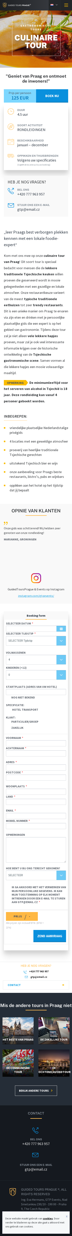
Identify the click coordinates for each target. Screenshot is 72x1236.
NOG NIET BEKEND (23, 697)
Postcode (13, 772)
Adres (10, 762)
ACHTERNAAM (15, 748)
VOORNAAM (13, 738)
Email (10, 810)
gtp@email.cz (28, 209)
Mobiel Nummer (17, 821)
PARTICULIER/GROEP (24, 721)
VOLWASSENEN (16, 652)
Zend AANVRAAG (49, 936)
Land (9, 796)
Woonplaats (15, 786)
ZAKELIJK (17, 728)
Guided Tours (15, 5)
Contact (14, 985)
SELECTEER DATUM (18, 623)
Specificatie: (15, 705)
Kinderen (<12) (16, 667)
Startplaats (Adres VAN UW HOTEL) (31, 687)
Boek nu (52, 96)
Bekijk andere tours (34, 1090)
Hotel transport (25, 709)
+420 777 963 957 (31, 194)
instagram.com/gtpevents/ (36, 596)
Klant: (11, 717)
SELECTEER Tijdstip (19, 633)
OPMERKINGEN (15, 835)
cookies (48, 1218)
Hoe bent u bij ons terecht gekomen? (33, 868)
